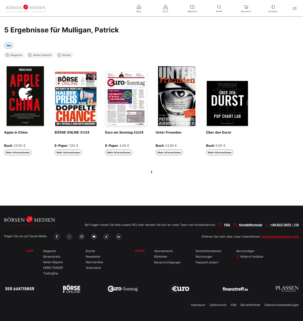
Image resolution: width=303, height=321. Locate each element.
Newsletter (93, 256)
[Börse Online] (71, 289)
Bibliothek (160, 256)
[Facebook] (57, 236)
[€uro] (180, 289)
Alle (8, 45)
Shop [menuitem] (138, 11)
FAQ (227, 224)
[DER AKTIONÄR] (20, 288)
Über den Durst (218, 132)
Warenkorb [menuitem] (246, 11)
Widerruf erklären (251, 256)
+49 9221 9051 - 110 (284, 224)
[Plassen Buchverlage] (287, 289)
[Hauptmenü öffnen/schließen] (294, 8)
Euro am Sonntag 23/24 (124, 132)
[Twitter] (69, 236)
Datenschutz (218, 305)
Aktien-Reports (42, 55)
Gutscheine (93, 267)
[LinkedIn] (118, 236)
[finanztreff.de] (235, 289)
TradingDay (51, 273)
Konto (140, 250)
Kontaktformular (250, 224)
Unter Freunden (168, 132)
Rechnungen (204, 256)
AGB (233, 305)
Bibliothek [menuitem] (192, 11)
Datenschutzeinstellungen (281, 305)
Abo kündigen (245, 251)
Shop (30, 250)
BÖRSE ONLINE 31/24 (72, 132)
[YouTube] (94, 236)
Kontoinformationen (209, 251)
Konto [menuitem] (165, 11)
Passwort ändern (207, 262)
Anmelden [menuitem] (273, 11)
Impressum (198, 305)
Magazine (16, 55)
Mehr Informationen (17, 152)
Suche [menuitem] (219, 11)
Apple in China (15, 132)
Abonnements (163, 251)
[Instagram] (81, 236)
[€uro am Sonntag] (123, 289)
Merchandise (94, 262)
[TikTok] (106, 236)
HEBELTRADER (53, 267)
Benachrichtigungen (167, 262)
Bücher (66, 55)
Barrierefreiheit (250, 305)
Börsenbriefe (51, 256)
